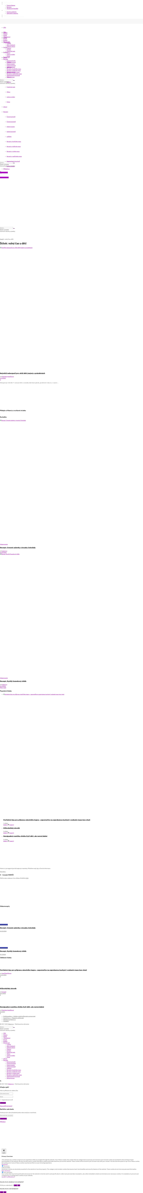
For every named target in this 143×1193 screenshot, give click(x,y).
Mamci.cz (11, 1024)
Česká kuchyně (11, 60)
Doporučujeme (11, 5)
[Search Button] (14, 80)
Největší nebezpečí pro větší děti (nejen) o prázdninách (22, 373)
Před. (1, 687)
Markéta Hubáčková (8, 376)
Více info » (3, 871)
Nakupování (6, 4)
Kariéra (9, 49)
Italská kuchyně (11, 65)
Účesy (8, 53)
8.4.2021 (2, 1012)
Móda (5, 35)
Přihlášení (2, 1121)
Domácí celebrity (11, 12)
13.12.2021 (3, 975)
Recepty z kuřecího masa (14, 70)
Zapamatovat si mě (7, 1100)
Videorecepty (4, 544)
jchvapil (4, 992)
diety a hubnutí (11, 45)
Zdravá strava (10, 77)
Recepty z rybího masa (13, 72)
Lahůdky (9, 67)
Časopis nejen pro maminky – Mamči (13, 16)
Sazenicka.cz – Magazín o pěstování (13, 1018)
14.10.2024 (3, 552)
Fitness (5, 34)
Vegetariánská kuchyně (13, 75)
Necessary (7, 1166)
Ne (18, 1185)
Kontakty (6, 1021)
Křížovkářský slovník (11, 828)
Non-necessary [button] (6, 1170)
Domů (2, 239)
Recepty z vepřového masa (14, 74)
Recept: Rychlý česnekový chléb (13, 681)
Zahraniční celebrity (12, 13)
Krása (8, 56)
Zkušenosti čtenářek (12, 8)
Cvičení (9, 43)
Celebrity (6, 10)
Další (4, 687)
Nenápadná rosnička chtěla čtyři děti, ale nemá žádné (25, 836)
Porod (5, 38)
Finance (9, 48)
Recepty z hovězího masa (14, 69)
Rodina (5, 40)
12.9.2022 (3, 378)
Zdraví (5, 57)
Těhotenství (6, 37)
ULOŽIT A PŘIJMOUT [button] (8, 1177)
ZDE (27, 878)
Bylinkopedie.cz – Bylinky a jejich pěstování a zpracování (19, 1016)
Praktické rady (11, 51)
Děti (4, 27)
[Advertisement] (49, 396)
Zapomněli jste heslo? (6, 1106)
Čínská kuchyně (11, 62)
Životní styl (6, 41)
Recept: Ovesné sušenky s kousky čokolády (18, 548)
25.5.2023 (3, 993)
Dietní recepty (11, 64)
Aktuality (6, 15)
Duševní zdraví (11, 46)
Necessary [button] (5, 1164)
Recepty (5, 59)
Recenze (9, 7)
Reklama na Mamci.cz (9, 1019)
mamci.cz (4, 551)
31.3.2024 (3, 686)
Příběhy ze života (8, 2)
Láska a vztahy (11, 54)
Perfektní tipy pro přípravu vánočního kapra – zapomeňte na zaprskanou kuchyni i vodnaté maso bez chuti (46, 820)
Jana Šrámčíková (6, 973)
